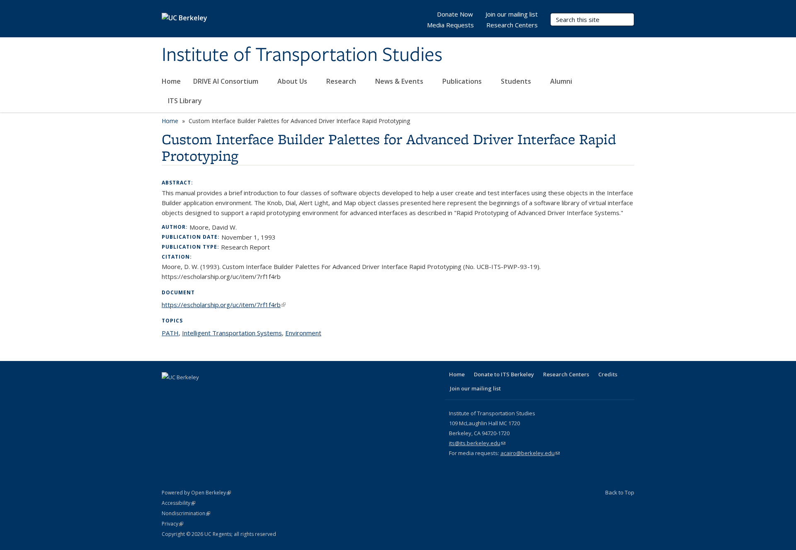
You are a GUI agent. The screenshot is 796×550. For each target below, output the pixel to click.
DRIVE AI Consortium (226, 81)
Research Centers (512, 25)
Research (342, 81)
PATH (170, 333)
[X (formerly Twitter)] (185, 391)
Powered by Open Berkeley (196, 492)
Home (171, 81)
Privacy (172, 523)
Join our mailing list (511, 14)
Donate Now (455, 14)
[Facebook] (169, 391)
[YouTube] (217, 391)
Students (517, 81)
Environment (303, 333)
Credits (607, 374)
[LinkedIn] (201, 391)
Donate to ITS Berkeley (504, 374)
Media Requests (450, 25)
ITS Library (186, 100)
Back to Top (619, 492)
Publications (462, 81)
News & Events (400, 81)
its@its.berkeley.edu (477, 443)
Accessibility (178, 502)
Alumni (562, 81)
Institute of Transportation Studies (302, 55)
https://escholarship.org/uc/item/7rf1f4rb (224, 304)
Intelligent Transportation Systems (232, 333)
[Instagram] (234, 391)
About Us (293, 81)
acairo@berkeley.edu (530, 453)
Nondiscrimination (186, 513)
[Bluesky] (250, 391)
